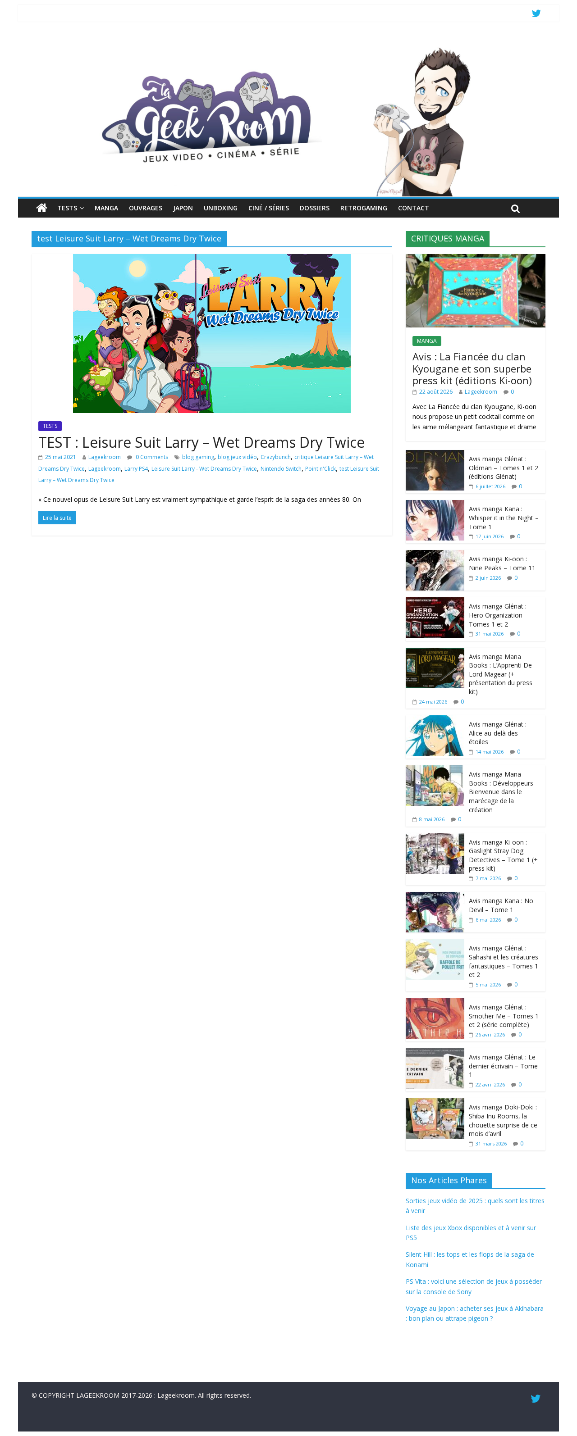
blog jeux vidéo (237, 457)
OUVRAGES (145, 208)
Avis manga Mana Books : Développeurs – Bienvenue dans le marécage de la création (504, 791)
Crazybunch (276, 457)
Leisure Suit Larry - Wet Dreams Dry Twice (204, 469)
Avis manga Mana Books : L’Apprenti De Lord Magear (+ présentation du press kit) (500, 674)
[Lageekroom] (288, 47)
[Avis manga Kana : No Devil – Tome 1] (435, 896)
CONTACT (413, 208)
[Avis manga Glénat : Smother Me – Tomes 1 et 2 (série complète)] (435, 1003)
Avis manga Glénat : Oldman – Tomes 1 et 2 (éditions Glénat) (503, 467)
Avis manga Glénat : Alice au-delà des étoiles (498, 733)
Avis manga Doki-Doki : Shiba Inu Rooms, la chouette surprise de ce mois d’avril (503, 1120)
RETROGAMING (363, 208)
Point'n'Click (320, 469)
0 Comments (151, 457)
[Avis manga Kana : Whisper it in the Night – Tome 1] (435, 504)
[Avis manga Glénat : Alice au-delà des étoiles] (435, 720)
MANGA (106, 208)
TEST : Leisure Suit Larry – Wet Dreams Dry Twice (201, 442)
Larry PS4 (136, 469)
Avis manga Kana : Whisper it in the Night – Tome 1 (504, 517)
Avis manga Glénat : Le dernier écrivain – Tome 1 (503, 1066)
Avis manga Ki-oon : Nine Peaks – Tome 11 (502, 563)
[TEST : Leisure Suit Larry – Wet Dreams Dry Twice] (212, 259)
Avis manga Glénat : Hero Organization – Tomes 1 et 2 (498, 615)
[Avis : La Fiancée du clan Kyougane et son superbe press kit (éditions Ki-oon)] (475, 258)
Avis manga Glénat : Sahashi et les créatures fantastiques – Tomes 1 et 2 (503, 961)
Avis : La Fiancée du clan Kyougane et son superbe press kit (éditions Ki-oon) (472, 368)
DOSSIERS (315, 208)
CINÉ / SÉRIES (268, 208)
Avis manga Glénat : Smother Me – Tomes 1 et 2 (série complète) (504, 1016)
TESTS (67, 208)
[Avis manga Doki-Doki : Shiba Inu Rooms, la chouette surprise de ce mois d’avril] (435, 1103)
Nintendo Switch (281, 469)
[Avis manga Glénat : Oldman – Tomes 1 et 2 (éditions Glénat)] (435, 454)
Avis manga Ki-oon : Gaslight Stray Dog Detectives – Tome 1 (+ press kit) (503, 855)
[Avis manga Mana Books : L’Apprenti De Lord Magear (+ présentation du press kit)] (435, 652)
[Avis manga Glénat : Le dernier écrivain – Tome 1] (435, 1053)
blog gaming (198, 457)
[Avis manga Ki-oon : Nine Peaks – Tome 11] (435, 554)
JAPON (183, 208)
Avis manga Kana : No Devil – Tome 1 (501, 905)
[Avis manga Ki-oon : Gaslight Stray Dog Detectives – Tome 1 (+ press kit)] (435, 838)
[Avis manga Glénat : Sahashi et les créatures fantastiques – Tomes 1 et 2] (435, 944)
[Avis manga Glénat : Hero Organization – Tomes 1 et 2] (435, 602)
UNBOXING (221, 208)
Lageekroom (104, 457)
